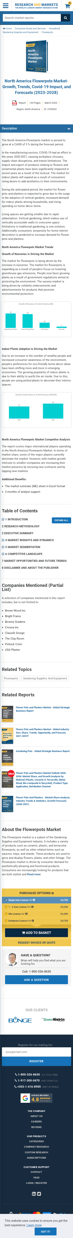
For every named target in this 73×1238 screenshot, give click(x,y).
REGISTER (36, 1061)
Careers (36, 1121)
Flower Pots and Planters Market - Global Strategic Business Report (43, 709)
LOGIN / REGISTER (36, 1183)
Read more (34, 874)
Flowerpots (11, 678)
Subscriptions (36, 1157)
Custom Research (36, 1152)
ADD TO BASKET (36, 933)
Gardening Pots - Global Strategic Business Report (43, 751)
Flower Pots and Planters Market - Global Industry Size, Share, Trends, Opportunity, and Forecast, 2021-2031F (42, 732)
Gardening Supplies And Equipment (45, 678)
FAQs (37, 1177)
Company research (36, 1146)
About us (37, 1116)
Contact (36, 1172)
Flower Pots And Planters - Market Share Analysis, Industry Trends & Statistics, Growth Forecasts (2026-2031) (43, 801)
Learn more (34, 1225)
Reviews (36, 1127)
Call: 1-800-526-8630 (36, 971)
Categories (36, 1141)
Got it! (45, 1231)
